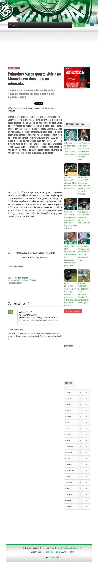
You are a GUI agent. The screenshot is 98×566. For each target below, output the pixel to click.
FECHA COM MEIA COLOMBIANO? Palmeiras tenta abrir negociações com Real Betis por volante (70, 256)
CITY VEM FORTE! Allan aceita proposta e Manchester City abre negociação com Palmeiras (70, 220)
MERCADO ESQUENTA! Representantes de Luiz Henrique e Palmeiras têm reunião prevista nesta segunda (83, 293)
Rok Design (49, 552)
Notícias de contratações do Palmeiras (22, 280)
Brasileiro (68, 383)
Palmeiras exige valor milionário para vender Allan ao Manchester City (84, 217)
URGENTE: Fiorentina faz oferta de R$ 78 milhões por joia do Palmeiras (70, 183)
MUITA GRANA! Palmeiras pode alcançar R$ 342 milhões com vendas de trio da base (84, 253)
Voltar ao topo (53, 557)
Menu (15, 25)
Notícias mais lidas (15, 283)
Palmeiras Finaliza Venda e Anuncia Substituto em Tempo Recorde (70, 148)
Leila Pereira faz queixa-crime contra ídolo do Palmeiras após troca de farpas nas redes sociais (84, 151)
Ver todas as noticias (73, 311)
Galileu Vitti (25, 312)
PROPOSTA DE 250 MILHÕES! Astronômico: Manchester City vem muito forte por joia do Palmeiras (84, 185)
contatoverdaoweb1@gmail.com (70, 548)
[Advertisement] (50, 5)
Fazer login (79, 25)
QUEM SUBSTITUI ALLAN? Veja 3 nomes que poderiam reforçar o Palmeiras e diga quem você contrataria (70, 294)
